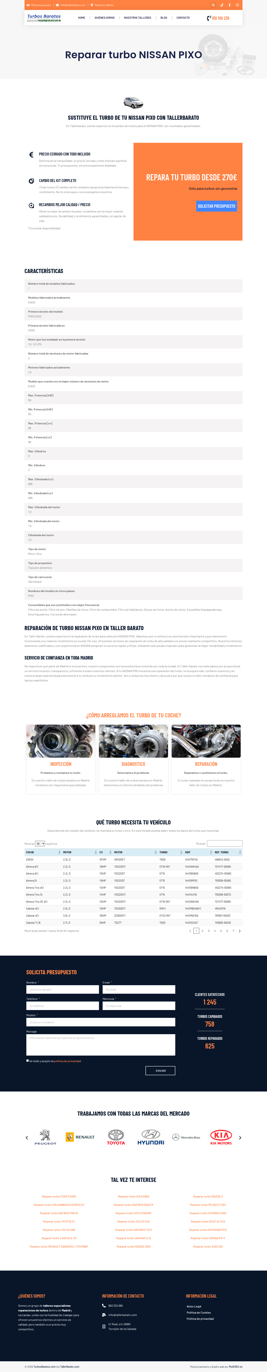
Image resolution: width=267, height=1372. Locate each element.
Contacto (183, 17)
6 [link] (227, 930)
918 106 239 (220, 18)
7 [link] (233, 930)
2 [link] (202, 930)
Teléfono (32, 998)
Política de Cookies (199, 1312)
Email (106, 982)
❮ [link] (190, 930)
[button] (213, 5)
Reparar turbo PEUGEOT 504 (208, 1204)
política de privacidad (67, 1061)
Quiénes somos (105, 17)
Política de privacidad (200, 1318)
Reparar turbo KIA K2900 (133, 1196)
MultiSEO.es (235, 1366)
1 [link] (196, 930)
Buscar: (201, 843)
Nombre (31, 982)
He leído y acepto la (55, 1061)
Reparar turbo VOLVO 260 (59, 1229)
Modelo (31, 1015)
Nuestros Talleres (137, 17)
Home (81, 17)
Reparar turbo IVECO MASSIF (134, 1213)
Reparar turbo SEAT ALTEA (208, 1221)
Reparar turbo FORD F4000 (59, 1196)
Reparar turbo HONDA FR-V (208, 1238)
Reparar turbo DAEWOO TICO (133, 1229)
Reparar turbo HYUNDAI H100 (208, 1213)
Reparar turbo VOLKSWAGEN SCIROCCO (59, 1204)
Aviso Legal (194, 1306)
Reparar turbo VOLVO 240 (133, 1221)
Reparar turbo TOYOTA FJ (59, 1221)
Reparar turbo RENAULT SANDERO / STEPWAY (59, 1246)
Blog (164, 17)
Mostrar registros (41, 843)
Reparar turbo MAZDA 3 (208, 1196)
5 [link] (221, 930)
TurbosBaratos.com (44, 1366)
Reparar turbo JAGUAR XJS (133, 1238)
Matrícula (109, 998)
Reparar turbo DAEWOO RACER (133, 1204)
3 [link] (208, 930)
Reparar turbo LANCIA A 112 (59, 1238)
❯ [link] (239, 930)
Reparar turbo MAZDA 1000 (134, 1246)
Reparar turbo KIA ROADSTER (208, 1229)
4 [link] (215, 930)
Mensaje (31, 1031)
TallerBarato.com (69, 1366)
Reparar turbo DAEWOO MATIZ (59, 1213)
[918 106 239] (209, 18)
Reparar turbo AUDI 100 (208, 1246)
